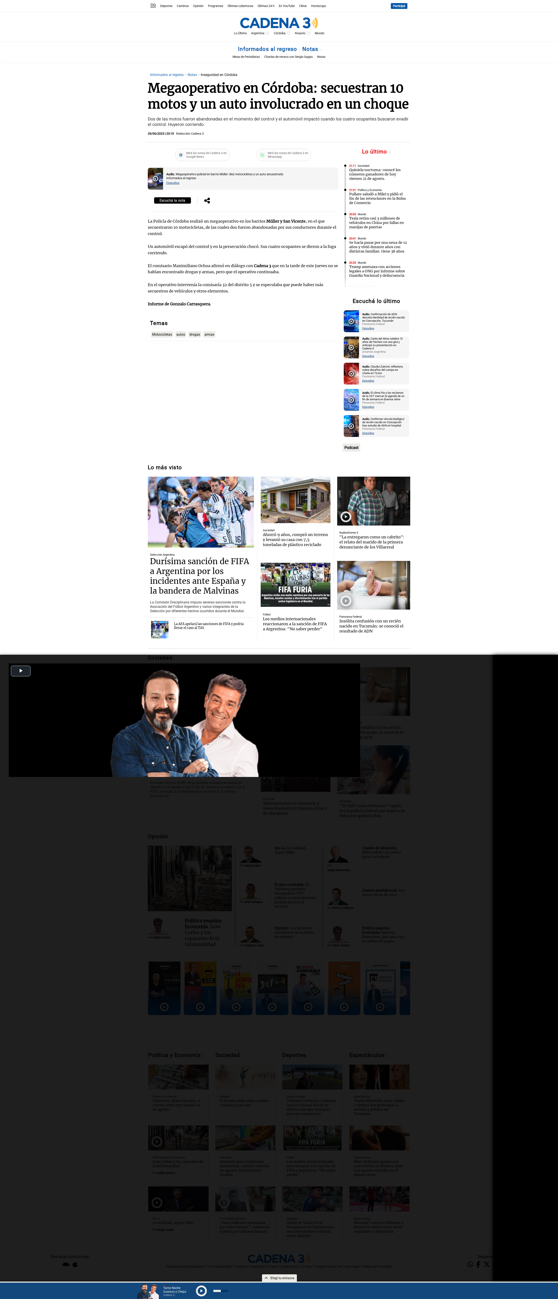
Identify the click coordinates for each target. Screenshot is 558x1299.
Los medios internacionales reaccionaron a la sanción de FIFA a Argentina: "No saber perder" (295, 623)
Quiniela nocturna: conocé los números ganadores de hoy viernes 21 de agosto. (375, 174)
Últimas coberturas (240, 6)
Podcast (351, 447)
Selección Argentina (162, 554)
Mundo (319, 33)
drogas (194, 334)
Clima (303, 6)
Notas (311, 49)
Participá (399, 6)
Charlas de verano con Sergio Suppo (288, 57)
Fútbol (266, 614)
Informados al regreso (268, 49)
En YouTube (287, 6)
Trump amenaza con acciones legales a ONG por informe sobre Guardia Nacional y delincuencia (377, 271)
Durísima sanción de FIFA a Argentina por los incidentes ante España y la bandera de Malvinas (199, 576)
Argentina (257, 33)
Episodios (172, 183)
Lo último (375, 151)
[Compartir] (207, 201)
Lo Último (240, 33)
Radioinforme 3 (348, 532)
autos (180, 334)
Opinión (198, 6)
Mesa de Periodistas (246, 57)
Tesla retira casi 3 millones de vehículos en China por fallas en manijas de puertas (376, 222)
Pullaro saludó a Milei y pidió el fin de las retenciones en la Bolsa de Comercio (377, 198)
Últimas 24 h (266, 6)
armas (209, 334)
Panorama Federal (350, 616)
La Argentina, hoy (368, 287)
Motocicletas (162, 334)
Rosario (300, 33)
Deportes (166, 6)
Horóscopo (318, 6)
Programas (215, 6)
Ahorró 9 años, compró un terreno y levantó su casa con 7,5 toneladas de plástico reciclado (295, 539)
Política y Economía (370, 190)
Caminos (183, 6)
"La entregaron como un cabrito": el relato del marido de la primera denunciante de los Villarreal (371, 542)
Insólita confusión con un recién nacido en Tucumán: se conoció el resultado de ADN (371, 626)
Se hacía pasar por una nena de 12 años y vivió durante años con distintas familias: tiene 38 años (378, 246)
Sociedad (363, 165)
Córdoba (280, 33)
